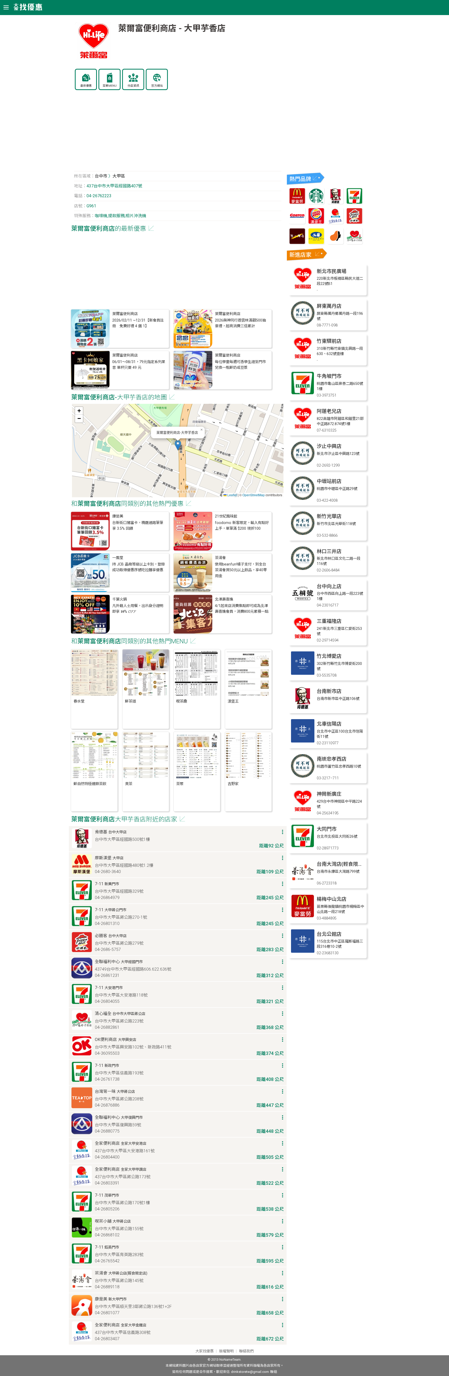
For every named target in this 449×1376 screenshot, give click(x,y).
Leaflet (232, 495)
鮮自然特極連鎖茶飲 (90, 784)
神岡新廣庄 (329, 794)
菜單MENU (110, 85)
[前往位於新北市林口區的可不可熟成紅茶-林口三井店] (302, 568)
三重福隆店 (329, 621)
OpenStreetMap (253, 495)
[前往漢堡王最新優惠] (316, 222)
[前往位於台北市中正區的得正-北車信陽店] (302, 741)
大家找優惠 (204, 1351)
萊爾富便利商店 (125, 314)
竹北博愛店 (329, 656)
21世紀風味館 (226, 516)
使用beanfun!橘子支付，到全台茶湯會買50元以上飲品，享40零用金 (241, 570)
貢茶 (128, 784)
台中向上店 (329, 586)
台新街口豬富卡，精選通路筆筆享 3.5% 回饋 (137, 526)
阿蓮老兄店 (329, 411)
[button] (178, 445)
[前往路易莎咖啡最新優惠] (335, 242)
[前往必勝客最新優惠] (354, 222)
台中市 (101, 176)
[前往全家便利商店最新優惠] (335, 222)
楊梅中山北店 (331, 899)
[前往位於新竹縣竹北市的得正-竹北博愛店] (302, 673)
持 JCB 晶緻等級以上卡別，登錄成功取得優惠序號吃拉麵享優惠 (138, 567)
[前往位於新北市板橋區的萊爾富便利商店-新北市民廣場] (302, 288)
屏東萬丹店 (329, 306)
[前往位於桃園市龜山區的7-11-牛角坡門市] (302, 393)
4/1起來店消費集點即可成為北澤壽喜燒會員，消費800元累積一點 (241, 609)
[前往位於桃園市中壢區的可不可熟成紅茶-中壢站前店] (302, 498)
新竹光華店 (329, 516)
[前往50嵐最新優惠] (316, 242)
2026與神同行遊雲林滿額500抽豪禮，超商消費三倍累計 (240, 323)
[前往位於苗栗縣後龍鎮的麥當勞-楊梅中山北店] (302, 916)
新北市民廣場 (331, 271)
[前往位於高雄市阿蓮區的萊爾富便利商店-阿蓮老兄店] (302, 428)
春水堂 (79, 701)
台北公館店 (329, 934)
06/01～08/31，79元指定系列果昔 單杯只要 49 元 (138, 365)
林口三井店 (329, 551)
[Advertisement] (177, 133)
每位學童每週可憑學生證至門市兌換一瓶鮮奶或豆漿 (240, 365)
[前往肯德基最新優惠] (335, 202)
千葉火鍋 (119, 599)
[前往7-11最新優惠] (354, 202)
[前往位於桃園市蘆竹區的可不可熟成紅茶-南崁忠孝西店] (302, 776)
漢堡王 (233, 701)
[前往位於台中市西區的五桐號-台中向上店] (302, 603)
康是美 (117, 516)
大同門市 (326, 829)
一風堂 (117, 558)
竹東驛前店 (329, 341)
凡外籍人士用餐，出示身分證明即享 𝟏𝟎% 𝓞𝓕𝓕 (137, 609)
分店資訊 (133, 85)
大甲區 (119, 176)
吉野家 (233, 784)
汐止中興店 (329, 446)
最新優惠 (86, 85)
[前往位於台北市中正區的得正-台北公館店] (302, 951)
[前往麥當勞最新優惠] (297, 202)
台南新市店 (329, 691)
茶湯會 (220, 558)
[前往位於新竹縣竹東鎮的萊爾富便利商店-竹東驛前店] (302, 358)
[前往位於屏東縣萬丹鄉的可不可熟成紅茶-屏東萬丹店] (302, 323)
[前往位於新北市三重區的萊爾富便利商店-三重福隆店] (302, 638)
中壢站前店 (329, 481)
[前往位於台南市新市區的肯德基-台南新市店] (302, 708)
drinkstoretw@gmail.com (250, 1372)
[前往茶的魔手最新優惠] (297, 242)
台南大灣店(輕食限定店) (343, 864)
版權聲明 (226, 1351)
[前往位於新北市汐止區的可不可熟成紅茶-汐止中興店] (302, 463)
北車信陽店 (329, 724)
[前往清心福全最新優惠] (354, 242)
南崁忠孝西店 (331, 759)
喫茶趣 (181, 701)
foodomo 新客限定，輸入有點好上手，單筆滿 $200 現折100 (242, 526)
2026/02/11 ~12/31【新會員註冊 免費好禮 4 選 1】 (138, 323)
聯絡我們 (246, 1351)
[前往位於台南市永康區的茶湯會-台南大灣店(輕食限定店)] (302, 881)
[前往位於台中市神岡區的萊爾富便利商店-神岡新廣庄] (302, 811)
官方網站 (157, 85)
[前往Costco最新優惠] (297, 222)
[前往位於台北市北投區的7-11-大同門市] (302, 846)
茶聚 (179, 784)
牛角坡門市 (329, 376)
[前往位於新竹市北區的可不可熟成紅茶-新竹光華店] (302, 533)
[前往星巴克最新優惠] (316, 202)
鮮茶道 (130, 701)
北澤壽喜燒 (224, 599)
